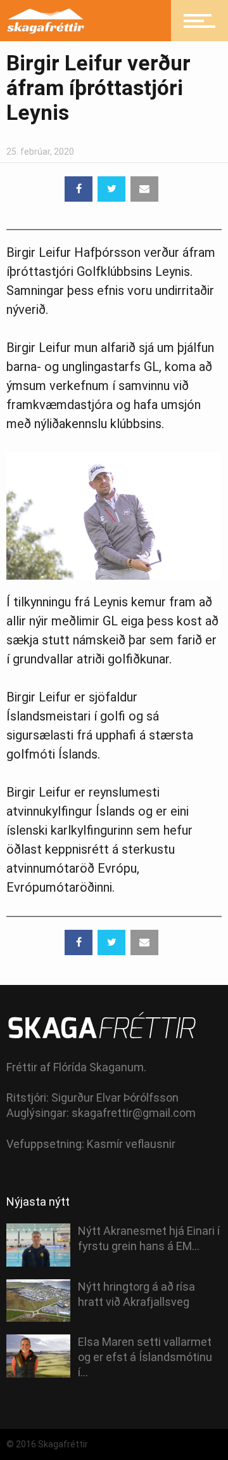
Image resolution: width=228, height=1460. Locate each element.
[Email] (144, 189)
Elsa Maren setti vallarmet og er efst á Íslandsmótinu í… (145, 1357)
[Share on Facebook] (78, 189)
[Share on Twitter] (111, 189)
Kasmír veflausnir (131, 1143)
